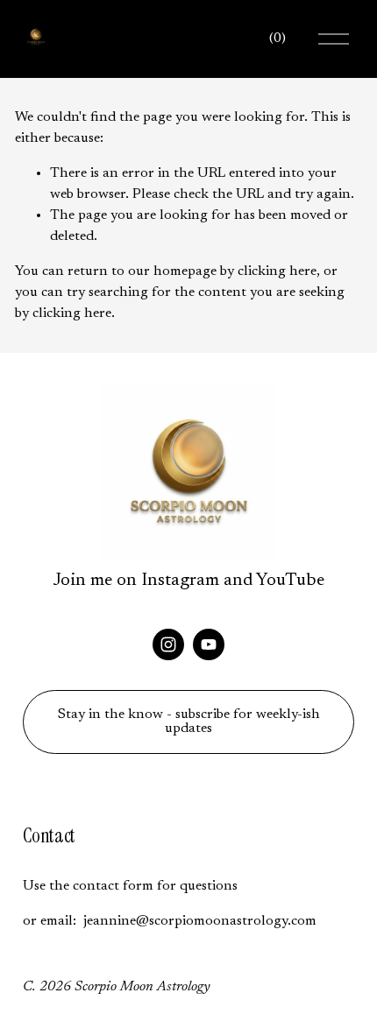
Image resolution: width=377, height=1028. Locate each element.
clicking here (277, 271)
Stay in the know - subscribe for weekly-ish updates (189, 722)
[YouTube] (208, 644)
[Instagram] (168, 644)
